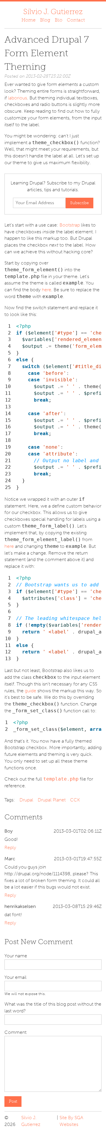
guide (30, 690)
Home (28, 20)
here (46, 289)
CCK (75, 800)
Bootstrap (69, 225)
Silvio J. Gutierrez (53, 11)
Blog (45, 20)
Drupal (26, 800)
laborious (17, 98)
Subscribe (79, 202)
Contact (76, 20)
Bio (58, 20)
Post (13, 1101)
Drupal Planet (52, 800)
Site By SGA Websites (71, 1120)
